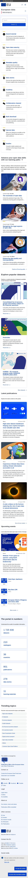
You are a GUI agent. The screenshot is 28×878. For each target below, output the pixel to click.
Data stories (10, 78)
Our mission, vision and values (9, 804)
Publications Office (22, 353)
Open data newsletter (7, 739)
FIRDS (4, 743)
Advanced (22, 238)
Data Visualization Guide (8, 733)
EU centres (15, 848)
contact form (12, 846)
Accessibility (4, 796)
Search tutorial (11, 34)
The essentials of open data (12, 195)
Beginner (22, 175)
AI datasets (5, 717)
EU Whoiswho (4, 821)
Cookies (3, 794)
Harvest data (10, 130)
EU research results (6, 819)
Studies (8, 143)
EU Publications (5, 824)
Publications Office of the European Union (12, 764)
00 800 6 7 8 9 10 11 (10, 843)
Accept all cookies (20, 868)
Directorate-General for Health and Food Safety (16, 319)
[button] (25, 4)
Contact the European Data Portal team (11, 773)
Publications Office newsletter (8, 807)
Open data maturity (12, 47)
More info (6, 862)
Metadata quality (11, 62)
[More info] (22, 159)
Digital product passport (8, 736)
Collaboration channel (13, 103)
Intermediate (21, 205)
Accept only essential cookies (17, 874)
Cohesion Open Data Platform (10, 746)
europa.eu (13, 834)
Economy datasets (7, 720)
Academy (9, 89)
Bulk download (11, 116)
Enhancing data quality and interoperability (12, 259)
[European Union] (11, 4)
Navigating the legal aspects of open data (12, 227)
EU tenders (4, 817)
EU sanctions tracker (7, 730)
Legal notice (4, 792)
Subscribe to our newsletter (8, 775)
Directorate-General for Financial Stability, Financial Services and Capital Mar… (15, 284)
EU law (3, 815)
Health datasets (6, 723)
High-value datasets (7, 713)
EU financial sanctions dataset (10, 726)
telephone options (11, 844)
